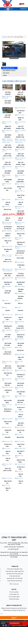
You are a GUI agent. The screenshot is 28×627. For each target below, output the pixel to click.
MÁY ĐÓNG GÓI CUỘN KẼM (8, 103)
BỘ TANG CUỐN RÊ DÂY (8, 94)
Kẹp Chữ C (8, 303)
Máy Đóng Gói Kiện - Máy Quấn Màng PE (7, 275)
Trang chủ (4, 37)
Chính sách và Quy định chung (14, 569)
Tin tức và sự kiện (14, 592)
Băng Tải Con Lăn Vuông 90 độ (20, 228)
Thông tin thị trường (14, 599)
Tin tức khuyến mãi (14, 594)
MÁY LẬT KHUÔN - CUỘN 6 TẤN (20, 164)
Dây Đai (8, 310)
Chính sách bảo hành (14, 576)
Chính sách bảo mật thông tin (14, 580)
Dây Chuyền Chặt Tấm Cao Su (20, 213)
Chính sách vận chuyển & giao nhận (15, 571)
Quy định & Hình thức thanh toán (15, 573)
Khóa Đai (20, 310)
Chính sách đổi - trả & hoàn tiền (15, 578)
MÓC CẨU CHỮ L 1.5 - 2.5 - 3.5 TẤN (7, 261)
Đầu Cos (20, 303)
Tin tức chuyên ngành (14, 596)
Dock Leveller (20, 258)
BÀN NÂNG (11, 37)
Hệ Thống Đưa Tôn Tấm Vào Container (8, 228)
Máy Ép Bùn (20, 350)
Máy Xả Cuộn (7, 209)
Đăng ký (14, 618)
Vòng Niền (7, 437)
